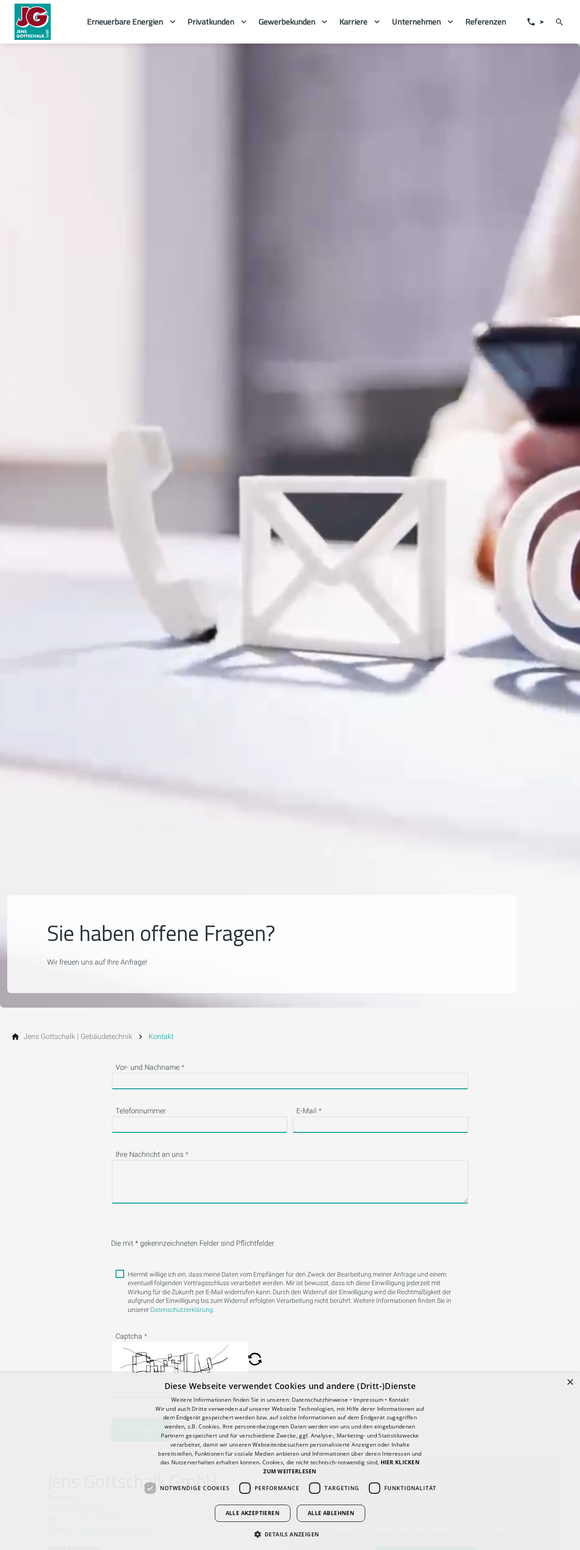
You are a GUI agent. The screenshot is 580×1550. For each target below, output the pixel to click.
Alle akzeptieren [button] (253, 1513)
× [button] (569, 1382)
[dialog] (290, 1461)
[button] (255, 1360)
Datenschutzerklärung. (182, 1309)
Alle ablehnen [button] (331, 1513)
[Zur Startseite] (43, 22)
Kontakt (399, 1400)
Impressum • (371, 1400)
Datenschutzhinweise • (323, 1400)
